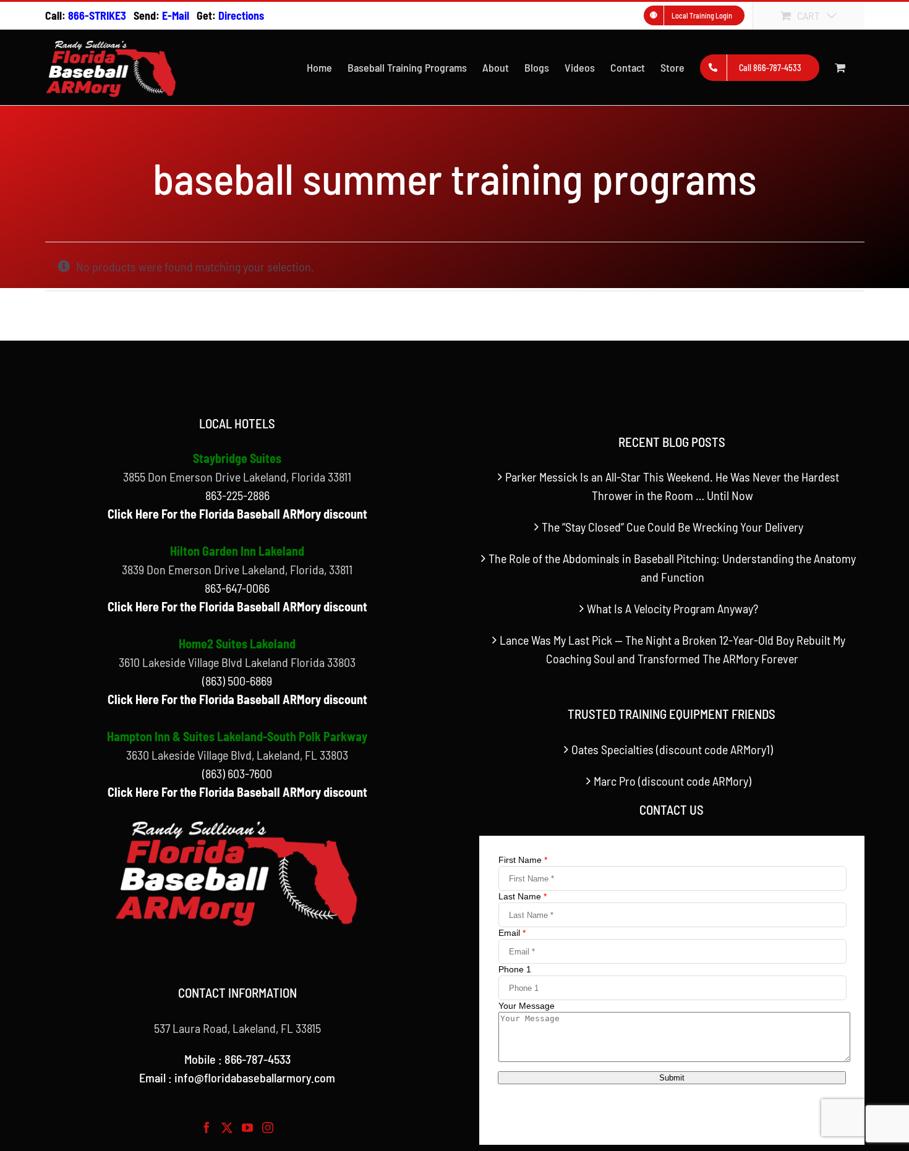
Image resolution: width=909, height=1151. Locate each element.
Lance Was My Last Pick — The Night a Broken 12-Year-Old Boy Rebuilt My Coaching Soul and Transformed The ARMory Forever (672, 649)
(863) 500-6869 (237, 680)
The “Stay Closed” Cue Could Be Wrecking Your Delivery (672, 526)
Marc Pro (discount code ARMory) (672, 780)
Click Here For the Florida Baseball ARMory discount (237, 513)
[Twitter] (227, 1127)
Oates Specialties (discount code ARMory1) (672, 749)
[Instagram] (267, 1127)
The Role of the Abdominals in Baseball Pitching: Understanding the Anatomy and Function (672, 567)
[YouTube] (247, 1127)
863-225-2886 (237, 495)
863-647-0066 (237, 587)
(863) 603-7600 (237, 773)
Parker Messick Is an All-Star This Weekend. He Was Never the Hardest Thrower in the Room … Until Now (672, 486)
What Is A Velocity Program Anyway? (672, 608)
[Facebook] (206, 1127)
